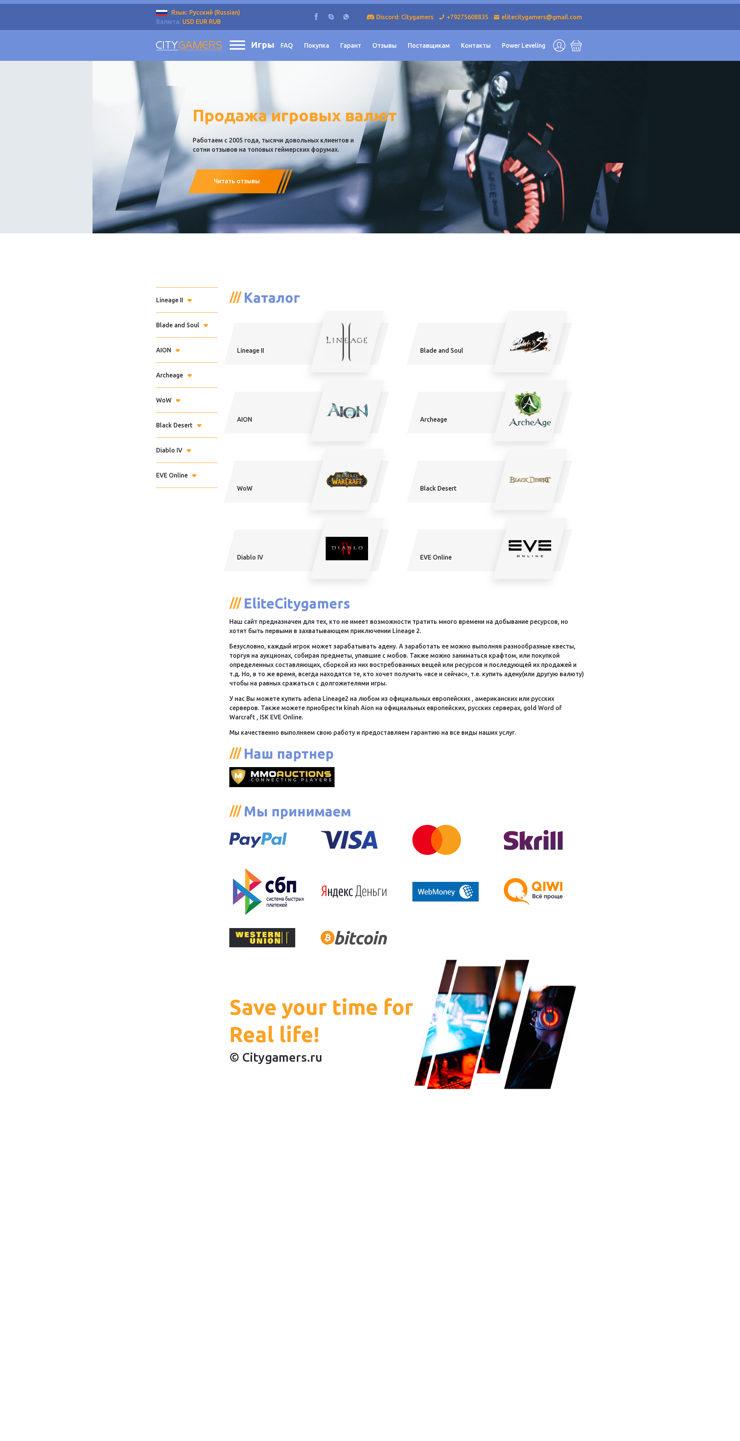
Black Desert (174, 425)
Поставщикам (429, 45)
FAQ (287, 45)
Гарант (350, 45)
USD (188, 21)
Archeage (169, 375)
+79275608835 (467, 17)
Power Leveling (523, 45)
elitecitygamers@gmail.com (541, 17)
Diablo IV (169, 450)
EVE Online (172, 475)
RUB (215, 21)
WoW (164, 400)
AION (163, 350)
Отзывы (384, 45)
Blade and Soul (177, 325)
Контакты (476, 45)
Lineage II (169, 300)
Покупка (316, 45)
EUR (201, 21)
